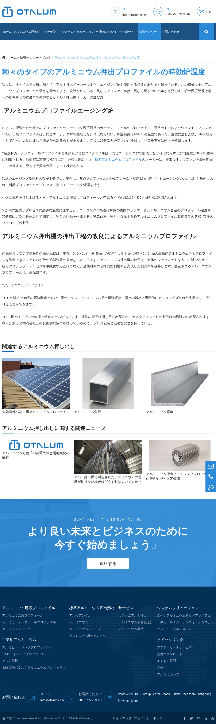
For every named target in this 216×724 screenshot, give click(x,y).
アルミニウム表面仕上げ (135, 622)
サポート (128, 31)
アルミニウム (78, 622)
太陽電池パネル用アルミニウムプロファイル (36, 412)
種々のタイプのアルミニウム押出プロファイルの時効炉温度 (97, 57)
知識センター (148, 31)
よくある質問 (166, 661)
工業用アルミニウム (19, 639)
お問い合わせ (171, 31)
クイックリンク (170, 639)
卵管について (108, 31)
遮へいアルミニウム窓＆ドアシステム (184, 615)
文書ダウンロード (169, 654)
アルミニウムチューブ (85, 629)
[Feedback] (210, 487)
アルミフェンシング (16, 629)
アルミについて (168, 674)
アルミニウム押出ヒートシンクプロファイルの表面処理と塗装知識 (180, 476)
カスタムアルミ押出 (132, 615)
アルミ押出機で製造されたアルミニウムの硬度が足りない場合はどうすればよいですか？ (108, 479)
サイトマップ (122, 718)
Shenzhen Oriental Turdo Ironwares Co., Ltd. (41, 718)
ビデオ (161, 667)
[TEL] (210, 476)
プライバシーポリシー (150, 718)
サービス (51, 31)
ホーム (7, 31)
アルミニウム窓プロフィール (22, 615)
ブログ (46, 57)
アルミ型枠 (10, 661)
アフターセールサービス (174, 647)
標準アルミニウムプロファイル (118, 159)
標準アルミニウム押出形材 (92, 607)
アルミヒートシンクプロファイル (26, 647)
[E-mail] (210, 466)
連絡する (108, 563)
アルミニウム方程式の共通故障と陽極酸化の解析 (36, 455)
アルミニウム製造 (131, 629)
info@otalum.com (134, 14)
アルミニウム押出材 (26, 31)
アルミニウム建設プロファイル (28, 607)
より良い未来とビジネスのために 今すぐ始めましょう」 (108, 537)
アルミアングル (80, 615)
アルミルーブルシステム (174, 629)
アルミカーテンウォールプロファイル (29, 622)
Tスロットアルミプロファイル (23, 654)
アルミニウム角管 (87, 412)
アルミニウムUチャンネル (87, 635)
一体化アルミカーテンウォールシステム (185, 622)
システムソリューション (78, 31)
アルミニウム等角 (159, 412)
